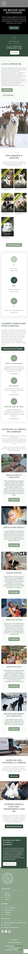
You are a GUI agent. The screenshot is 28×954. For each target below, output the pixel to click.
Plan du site (14, 939)
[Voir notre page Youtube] (9, 931)
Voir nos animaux (8, 95)
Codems (20, 950)
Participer (15, 52)
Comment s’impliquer (9, 907)
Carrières (6, 899)
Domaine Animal (18, 946)
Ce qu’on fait (7, 897)
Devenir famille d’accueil (14, 826)
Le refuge (6, 892)
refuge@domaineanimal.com (11, 927)
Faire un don (14, 28)
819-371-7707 (7, 925)
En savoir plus (7, 90)
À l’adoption (7, 912)
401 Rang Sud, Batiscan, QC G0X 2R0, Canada (14, 922)
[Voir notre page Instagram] (6, 931)
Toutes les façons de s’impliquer (13, 349)
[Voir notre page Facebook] (2, 931)
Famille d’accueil (9, 864)
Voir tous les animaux (14, 245)
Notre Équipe (7, 895)
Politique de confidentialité (14, 942)
